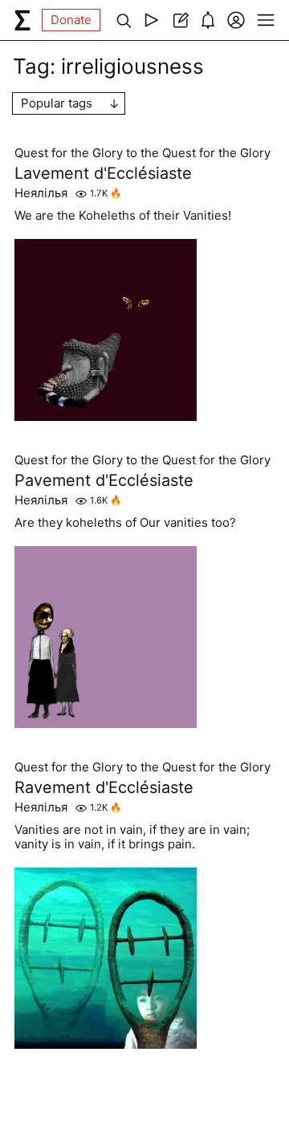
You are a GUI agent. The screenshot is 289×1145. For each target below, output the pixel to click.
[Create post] (179, 20)
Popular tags (56, 103)
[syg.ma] (22, 20)
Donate (71, 19)
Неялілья (40, 193)
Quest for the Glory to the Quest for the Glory (142, 153)
